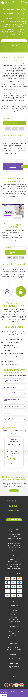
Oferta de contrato (14, 619)
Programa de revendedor (14, 649)
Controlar (14, 45)
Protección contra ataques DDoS (14, 564)
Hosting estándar (14, 529)
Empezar (14, 491)
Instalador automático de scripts (14, 568)
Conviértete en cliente (14, 519)
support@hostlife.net (14, 669)
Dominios (14, 676)
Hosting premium (14, 532)
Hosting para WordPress (14, 538)
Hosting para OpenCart (14, 545)
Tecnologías (14, 617)
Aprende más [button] (4, 692)
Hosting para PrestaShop (14, 548)
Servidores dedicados (14, 638)
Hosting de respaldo (14, 534)
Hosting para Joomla (14, 541)
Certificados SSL (14, 559)
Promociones (14, 610)
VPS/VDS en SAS (14, 631)
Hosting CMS (14, 536)
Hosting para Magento (14, 550)
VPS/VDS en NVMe (14, 635)
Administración (14, 566)
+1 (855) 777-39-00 (14, 667)
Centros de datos (14, 615)
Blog (14, 608)
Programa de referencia (14, 647)
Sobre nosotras (14, 605)
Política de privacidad (14, 621)
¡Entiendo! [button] (3, 695)
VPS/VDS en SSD (14, 633)
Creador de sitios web (14, 562)
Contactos (14, 612)
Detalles (13, 463)
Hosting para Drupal (14, 543)
